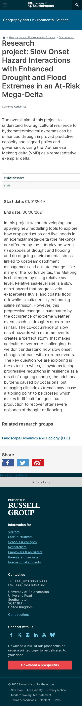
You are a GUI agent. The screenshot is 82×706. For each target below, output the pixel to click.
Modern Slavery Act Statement (31, 695)
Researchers (17, 547)
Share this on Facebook (3, 461)
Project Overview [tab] (14, 177)
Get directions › (20, 615)
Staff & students (20, 537)
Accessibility (35, 690)
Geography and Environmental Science (36, 20)
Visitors (14, 532)
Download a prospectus (40, 665)
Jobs (57, 700)
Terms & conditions (23, 700)
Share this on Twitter (23, 462)
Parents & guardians (23, 557)
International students (24, 562)
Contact (45, 700)
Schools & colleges (22, 542)
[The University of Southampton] (41, 5)
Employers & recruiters (25, 552)
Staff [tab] (7, 185)
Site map (17, 690)
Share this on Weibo (38, 462)
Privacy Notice (56, 690)
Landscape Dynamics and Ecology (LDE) (36, 438)
